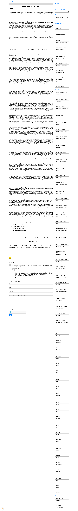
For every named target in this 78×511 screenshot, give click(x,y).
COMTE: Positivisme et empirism (61, 131)
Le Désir (57, 354)
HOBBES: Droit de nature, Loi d (61, 186)
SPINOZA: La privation (60, 315)
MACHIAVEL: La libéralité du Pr (61, 230)
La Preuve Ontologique (60, 77)
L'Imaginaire (58, 395)
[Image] (23, 295)
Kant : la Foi (58, 54)
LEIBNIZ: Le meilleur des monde (61, 216)
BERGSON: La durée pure (60, 120)
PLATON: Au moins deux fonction (62, 270)
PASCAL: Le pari (59, 261)
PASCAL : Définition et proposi (61, 259)
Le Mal (57, 425)
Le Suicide (58, 476)
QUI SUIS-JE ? (58, 500)
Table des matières (59, 26)
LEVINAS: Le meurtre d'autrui (61, 221)
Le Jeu (57, 411)
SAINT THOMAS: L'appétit (60, 320)
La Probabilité (58, 457)
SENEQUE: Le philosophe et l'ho (61, 306)
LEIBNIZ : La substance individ (61, 214)
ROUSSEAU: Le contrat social (61, 289)
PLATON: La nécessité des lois (61, 277)
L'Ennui (57, 367)
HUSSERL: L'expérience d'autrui (61, 198)
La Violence (58, 489)
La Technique (58, 478)
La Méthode (58, 434)
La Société (58, 471)
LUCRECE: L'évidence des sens (61, 223)
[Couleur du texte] (15, 295)
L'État (57, 372)
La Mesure (58, 432)
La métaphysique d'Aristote (61, 34)
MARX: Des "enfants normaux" (61, 237)
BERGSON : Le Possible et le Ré (61, 117)
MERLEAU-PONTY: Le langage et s (62, 244)
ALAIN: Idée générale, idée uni (61, 92)
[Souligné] (12, 295)
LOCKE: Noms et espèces (60, 225)
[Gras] (9, 295)
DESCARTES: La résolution (60, 143)
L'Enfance (58, 365)
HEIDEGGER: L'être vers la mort (61, 177)
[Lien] (20, 295)
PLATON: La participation (60, 275)
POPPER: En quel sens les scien (61, 282)
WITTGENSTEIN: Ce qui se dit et (62, 322)
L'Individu (57, 402)
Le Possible (58, 455)
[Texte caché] (21, 295)
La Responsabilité (59, 464)
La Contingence (59, 344)
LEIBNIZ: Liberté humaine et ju (61, 219)
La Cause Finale (58, 340)
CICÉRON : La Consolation (60, 129)
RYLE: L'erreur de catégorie (60, 293)
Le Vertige (58, 487)
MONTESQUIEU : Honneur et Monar (61, 252)
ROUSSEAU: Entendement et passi (62, 286)
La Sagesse (58, 469)
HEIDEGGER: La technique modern (62, 179)
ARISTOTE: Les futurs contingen (61, 101)
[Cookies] (2, 509)
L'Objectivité (58, 439)
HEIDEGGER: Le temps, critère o (61, 175)
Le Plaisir (57, 450)
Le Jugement (58, 413)
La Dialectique (58, 356)
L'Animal (57, 331)
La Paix (57, 443)
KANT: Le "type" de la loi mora (61, 207)
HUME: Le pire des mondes (60, 189)
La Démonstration (59, 351)
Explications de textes (60, 498)
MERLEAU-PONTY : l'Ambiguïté (61, 246)
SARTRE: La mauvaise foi (60, 298)
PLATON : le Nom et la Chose (61, 273)
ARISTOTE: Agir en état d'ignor (61, 99)
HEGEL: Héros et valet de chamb (61, 166)
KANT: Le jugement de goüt (61, 202)
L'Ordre (57, 441)
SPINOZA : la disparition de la (61, 311)
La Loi (57, 420)
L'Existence (58, 374)
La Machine (58, 423)
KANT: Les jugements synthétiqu (62, 209)
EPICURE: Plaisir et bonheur (61, 152)
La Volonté (58, 492)
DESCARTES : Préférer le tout (61, 145)
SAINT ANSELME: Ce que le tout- (62, 94)
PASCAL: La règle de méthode (61, 266)
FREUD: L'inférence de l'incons (61, 161)
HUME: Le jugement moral (60, 191)
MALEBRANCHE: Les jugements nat (62, 232)
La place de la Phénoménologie (61, 63)
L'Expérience (58, 377)
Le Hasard (58, 386)
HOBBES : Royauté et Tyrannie (61, 184)
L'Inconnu (58, 400)
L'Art (57, 333)
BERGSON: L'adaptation (60, 115)
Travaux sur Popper (59, 507)
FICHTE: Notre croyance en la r (61, 156)
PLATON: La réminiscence (60, 268)
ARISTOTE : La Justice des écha (61, 106)
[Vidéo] (24, 295)
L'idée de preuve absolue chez (61, 70)
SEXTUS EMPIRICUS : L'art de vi (61, 308)
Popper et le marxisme (60, 86)
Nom (9, 283)
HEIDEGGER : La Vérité (60, 182)
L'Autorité (58, 335)
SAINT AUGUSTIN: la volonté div (61, 108)
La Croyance (58, 349)
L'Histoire (57, 388)
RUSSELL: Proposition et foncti (61, 291)
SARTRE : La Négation (60, 296)
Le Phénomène (58, 448)
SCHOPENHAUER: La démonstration (60, 304)
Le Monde (58, 436)
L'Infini (57, 404)
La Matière (58, 427)
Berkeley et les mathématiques (61, 42)
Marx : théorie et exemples (60, 56)
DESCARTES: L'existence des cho (61, 136)
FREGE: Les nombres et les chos (61, 159)
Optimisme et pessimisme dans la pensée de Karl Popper (61, 37)
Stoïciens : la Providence (60, 81)
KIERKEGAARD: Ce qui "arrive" (61, 212)
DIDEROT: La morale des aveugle (61, 147)
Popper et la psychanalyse (60, 74)
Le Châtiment (58, 342)
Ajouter (10, 315)
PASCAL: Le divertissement (61, 263)
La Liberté (58, 418)
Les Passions (58, 446)
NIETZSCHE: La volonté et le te (61, 254)
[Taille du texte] (13, 295)
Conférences (58, 505)
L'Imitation (58, 397)
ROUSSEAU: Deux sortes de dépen (62, 284)
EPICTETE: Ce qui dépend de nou (62, 154)
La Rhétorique (58, 466)
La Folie (57, 379)
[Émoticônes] (27, 295)
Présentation (58, 28)
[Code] (25, 295)
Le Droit (57, 363)
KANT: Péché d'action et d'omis (61, 205)
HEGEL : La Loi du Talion (60, 168)
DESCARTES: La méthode (60, 140)
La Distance (58, 358)
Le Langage (58, 416)
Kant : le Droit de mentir (60, 51)
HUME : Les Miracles (59, 193)
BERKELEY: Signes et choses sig (61, 122)
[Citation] (17, 295)
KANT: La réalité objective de (61, 200)
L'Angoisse (58, 328)
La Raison (58, 462)
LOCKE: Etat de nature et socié (61, 228)
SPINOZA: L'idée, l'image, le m (61, 313)
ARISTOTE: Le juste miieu (60, 97)
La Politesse (58, 453)
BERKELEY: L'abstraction (60, 124)
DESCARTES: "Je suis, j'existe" (61, 138)
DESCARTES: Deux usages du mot (62, 133)
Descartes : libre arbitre (60, 49)
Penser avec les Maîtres (60, 502)
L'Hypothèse (58, 390)
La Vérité (57, 485)
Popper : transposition (60, 72)
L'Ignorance (58, 393)
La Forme (57, 381)
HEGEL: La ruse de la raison (60, 170)
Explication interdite (59, 17)
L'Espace (57, 370)
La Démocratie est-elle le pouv (61, 47)
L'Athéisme (58, 40)
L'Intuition (58, 409)
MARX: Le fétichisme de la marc (61, 242)
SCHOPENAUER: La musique (61, 300)
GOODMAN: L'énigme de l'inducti (61, 163)
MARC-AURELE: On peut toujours (62, 235)
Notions (57, 509)
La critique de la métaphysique (61, 44)
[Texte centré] (18, 295)
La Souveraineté (59, 473)
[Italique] (11, 295)
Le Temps (58, 480)
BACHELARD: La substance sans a (62, 113)
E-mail (10, 287)
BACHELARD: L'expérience (60, 110)
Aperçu (30, 295)
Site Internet (11, 291)
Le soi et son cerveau (59, 19)
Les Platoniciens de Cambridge (61, 67)
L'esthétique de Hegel (60, 58)
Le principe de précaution (60, 79)
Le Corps (57, 347)
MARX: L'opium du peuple (60, 239)
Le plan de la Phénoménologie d (61, 65)
